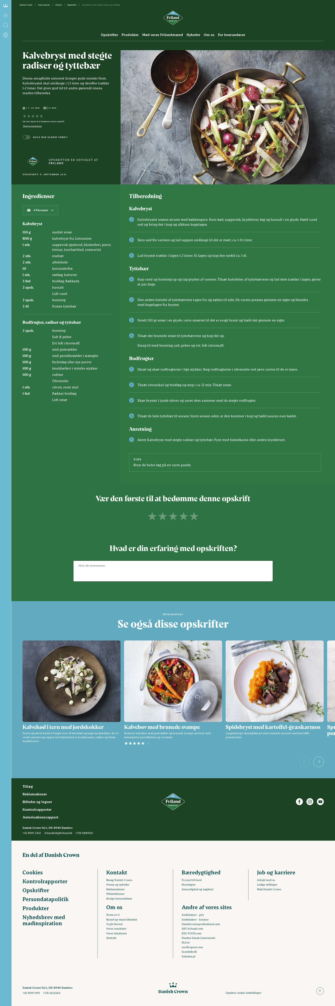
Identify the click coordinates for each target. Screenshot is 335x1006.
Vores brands (44, 5)
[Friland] (33, 161)
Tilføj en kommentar (32, 126)
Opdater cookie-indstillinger (243, 992)
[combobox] (40, 210)
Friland (58, 5)
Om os (209, 35)
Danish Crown (26, 5)
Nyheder (193, 35)
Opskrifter (71, 5)
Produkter (130, 35)
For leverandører (231, 35)
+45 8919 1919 (31, 992)
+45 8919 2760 (32, 833)
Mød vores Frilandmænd (162, 35)
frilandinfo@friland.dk (58, 833)
